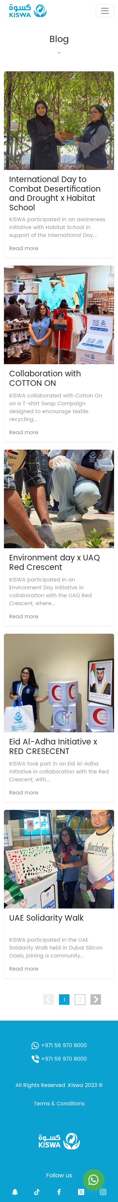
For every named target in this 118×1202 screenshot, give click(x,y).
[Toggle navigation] (105, 10)
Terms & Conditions (59, 1103)
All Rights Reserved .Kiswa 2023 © (59, 1085)
